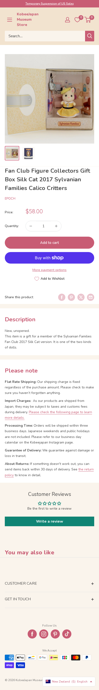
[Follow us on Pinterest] (55, 634)
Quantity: (12, 226)
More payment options (49, 270)
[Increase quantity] (56, 226)
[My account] (67, 19)
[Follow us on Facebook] (32, 634)
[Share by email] (90, 297)
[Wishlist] (77, 19)
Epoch (10, 198)
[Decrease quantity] (31, 226)
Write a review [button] (49, 521)
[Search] (89, 36)
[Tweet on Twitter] (81, 297)
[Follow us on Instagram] (43, 634)
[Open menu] (9, 20)
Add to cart (49, 242)
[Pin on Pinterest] (71, 297)
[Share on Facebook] (61, 297)
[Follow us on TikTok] (66, 634)
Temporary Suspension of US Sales (49, 4)
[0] (88, 20)
